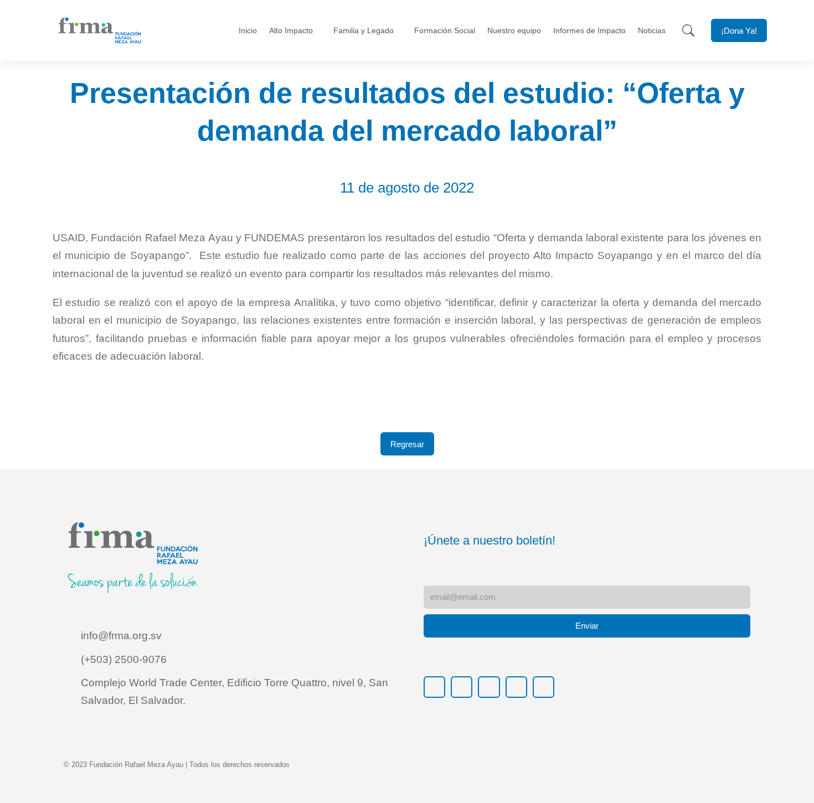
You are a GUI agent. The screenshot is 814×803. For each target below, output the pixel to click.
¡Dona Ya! (739, 30)
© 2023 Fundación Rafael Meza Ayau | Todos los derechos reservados (177, 764)
